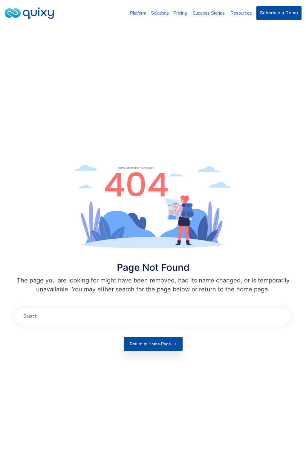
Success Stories (209, 13)
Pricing (180, 13)
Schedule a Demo (279, 13)
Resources (241, 13)
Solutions (160, 13)
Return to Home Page (150, 343)
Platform (138, 13)
